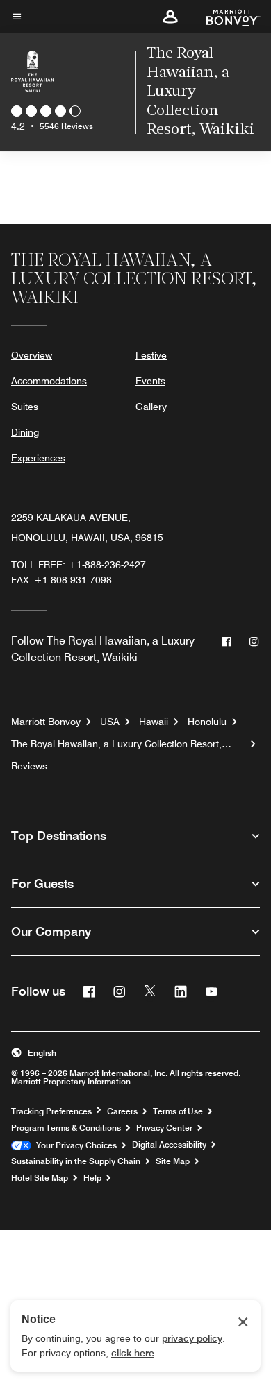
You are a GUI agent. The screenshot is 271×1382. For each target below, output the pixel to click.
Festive (151, 355)
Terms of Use (178, 1111)
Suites (24, 406)
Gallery (151, 406)
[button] (170, 17)
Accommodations (49, 380)
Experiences (38, 457)
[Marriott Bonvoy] (225, 17)
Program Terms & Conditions (66, 1128)
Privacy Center (164, 1128)
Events (150, 380)
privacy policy (192, 1338)
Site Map (173, 1161)
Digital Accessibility (169, 1145)
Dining (25, 432)
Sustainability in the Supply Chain (75, 1161)
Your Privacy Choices (74, 1145)
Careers (122, 1111)
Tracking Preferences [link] (51, 1111)
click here (132, 1352)
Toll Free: (78, 564)
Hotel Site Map (39, 1178)
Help (92, 1178)
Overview (31, 355)
